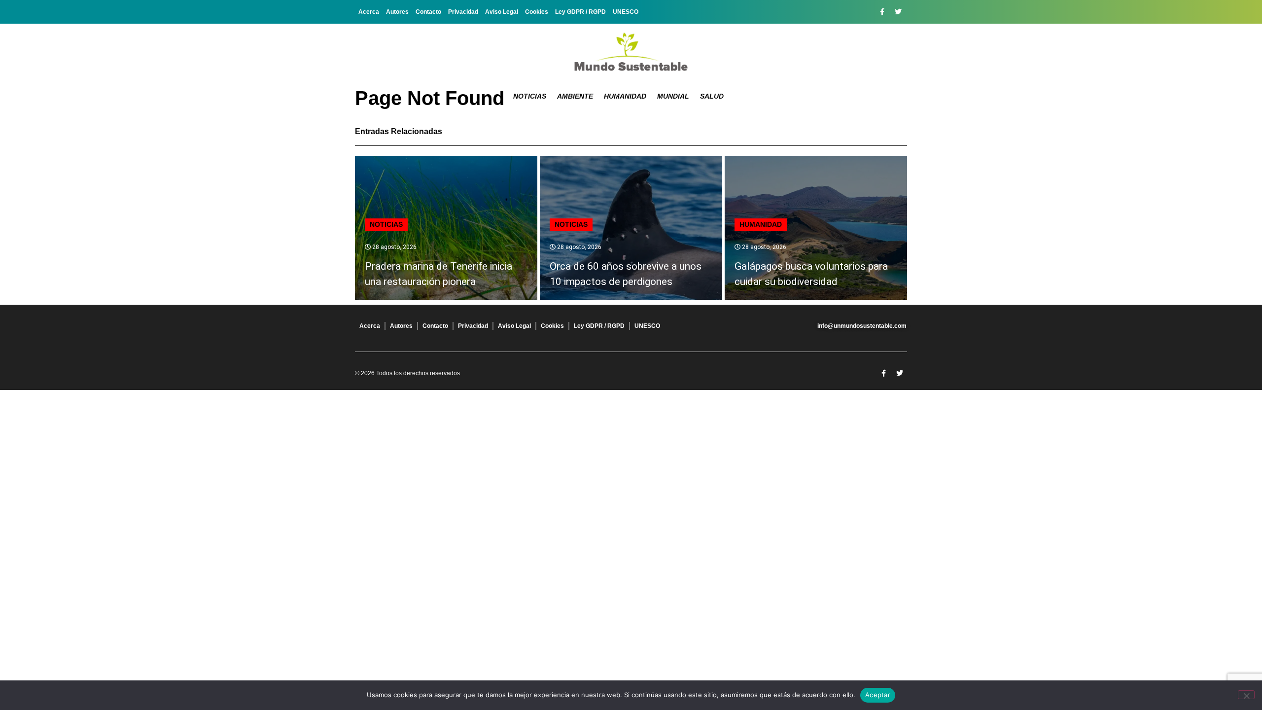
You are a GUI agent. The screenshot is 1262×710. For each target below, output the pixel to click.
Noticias (529, 96)
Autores (397, 11)
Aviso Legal (501, 11)
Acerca (368, 11)
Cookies (536, 11)
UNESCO (625, 11)
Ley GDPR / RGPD (580, 11)
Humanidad (625, 96)
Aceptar (877, 695)
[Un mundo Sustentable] (631, 52)
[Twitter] (898, 12)
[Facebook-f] (882, 12)
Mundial (673, 96)
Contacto (428, 11)
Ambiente (575, 96)
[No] (1246, 694)
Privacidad (463, 11)
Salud (712, 96)
